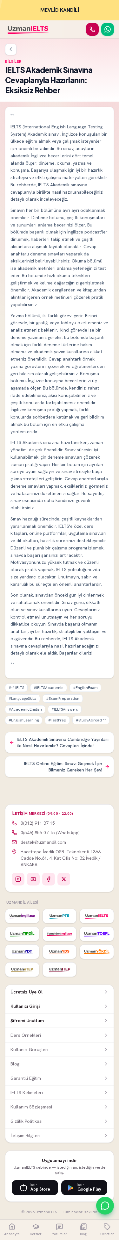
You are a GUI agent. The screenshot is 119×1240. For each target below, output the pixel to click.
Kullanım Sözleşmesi (31, 1107)
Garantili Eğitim (25, 1078)
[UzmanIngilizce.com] (22, 916)
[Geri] (11, 49)
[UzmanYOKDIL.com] (97, 951)
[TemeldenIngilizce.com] (60, 934)
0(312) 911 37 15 (38, 823)
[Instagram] (18, 879)
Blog (14, 1064)
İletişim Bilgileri (25, 1135)
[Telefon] (92, 29)
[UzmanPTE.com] (60, 916)
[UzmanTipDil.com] (22, 934)
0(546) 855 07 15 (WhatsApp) (50, 832)
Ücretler (107, 1234)
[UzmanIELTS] (28, 29)
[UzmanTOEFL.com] (97, 934)
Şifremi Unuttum (27, 1020)
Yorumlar (59, 1234)
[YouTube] (33, 879)
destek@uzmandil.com (43, 842)
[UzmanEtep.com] (22, 969)
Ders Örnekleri (25, 1035)
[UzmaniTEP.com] (60, 969)
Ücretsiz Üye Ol (26, 992)
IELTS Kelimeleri (26, 1092)
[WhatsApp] (107, 29)
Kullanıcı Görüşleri (29, 1049)
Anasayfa (12, 1234)
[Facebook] (48, 879)
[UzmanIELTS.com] (97, 916)
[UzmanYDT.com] (22, 951)
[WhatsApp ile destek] (105, 1206)
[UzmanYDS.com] (60, 951)
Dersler (36, 1234)
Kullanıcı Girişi (25, 1006)
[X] (63, 879)
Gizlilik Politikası (26, 1121)
